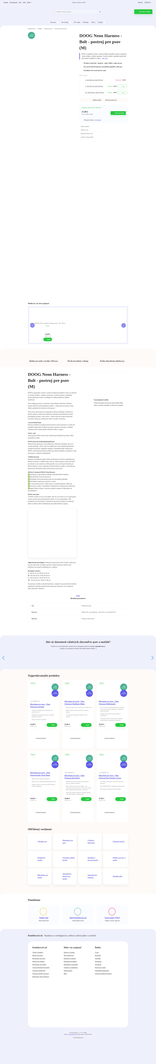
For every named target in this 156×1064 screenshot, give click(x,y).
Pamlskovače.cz (32, 28)
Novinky (86, 22)
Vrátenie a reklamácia (71, 967)
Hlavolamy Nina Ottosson (40, 977)
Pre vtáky (77, 22)
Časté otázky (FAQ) (112, 918)
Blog (20, 2)
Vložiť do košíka (119, 113)
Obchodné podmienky (102, 970)
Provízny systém (100, 967)
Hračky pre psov (37, 955)
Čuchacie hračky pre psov (40, 973)
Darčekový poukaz (70, 958)
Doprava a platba (69, 952)
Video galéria (68, 970)
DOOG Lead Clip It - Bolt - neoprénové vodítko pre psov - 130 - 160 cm (47, 323)
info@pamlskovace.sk (78, 918)
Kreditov (97, 120)
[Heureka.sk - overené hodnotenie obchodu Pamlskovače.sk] (117, 129)
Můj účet (140, 2)
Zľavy (93, 22)
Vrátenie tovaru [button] (84, 130)
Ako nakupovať (14, 2)
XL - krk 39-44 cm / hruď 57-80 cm (94, 92)
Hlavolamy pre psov (38, 958)
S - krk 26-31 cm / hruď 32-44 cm (94, 86)
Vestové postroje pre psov (61, 28)
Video (24, 2)
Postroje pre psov (48, 28)
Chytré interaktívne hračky (41, 967)
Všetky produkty (37, 952)
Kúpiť (123, 86)
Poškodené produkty (70, 961)
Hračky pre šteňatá (38, 961)
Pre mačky (65, 22)
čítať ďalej (105, 58)
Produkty (40, 28)
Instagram (98, 961)
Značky (100, 22)
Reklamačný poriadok (71, 964)
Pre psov (53, 22)
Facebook (98, 964)
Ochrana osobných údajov (103, 973)
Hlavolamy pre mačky (39, 964)
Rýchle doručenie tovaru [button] (87, 133)
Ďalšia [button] (29, 2)
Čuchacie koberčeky (39, 970)
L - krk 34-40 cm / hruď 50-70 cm (94, 80)
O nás (97, 952)
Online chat (43, 918)
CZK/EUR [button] (147, 2)
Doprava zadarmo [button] (85, 126)
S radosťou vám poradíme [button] (87, 137)
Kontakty (6, 2)
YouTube (98, 958)
